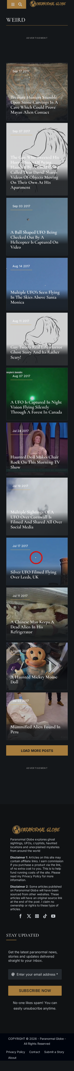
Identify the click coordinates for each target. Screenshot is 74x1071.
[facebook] (20, 916)
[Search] (22, 4)
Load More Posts (37, 751)
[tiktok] (45, 916)
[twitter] (29, 916)
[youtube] (53, 916)
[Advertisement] (37, 47)
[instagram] (37, 916)
